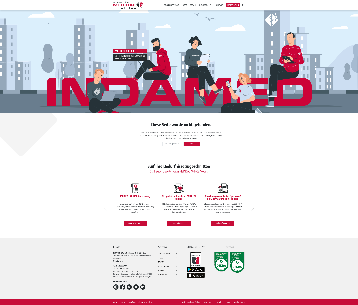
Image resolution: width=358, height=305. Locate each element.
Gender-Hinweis (239, 302)
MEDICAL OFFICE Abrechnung (135, 196)
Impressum (207, 302)
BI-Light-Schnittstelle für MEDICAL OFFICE (179, 197)
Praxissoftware (164, 254)
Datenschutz (219, 302)
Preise (160, 258)
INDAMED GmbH (163, 266)
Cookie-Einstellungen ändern (190, 302)
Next (252, 208)
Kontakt (219, 5)
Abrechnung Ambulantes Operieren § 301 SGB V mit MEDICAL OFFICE (222, 197)
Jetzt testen (233, 5)
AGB (228, 302)
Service (161, 262)
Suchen (191, 144)
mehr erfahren (134, 223)
